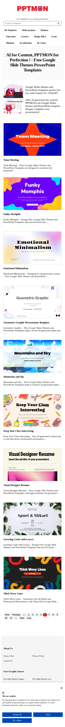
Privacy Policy (38, 656)
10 (6, 618)
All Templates (10, 30)
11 (11, 618)
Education (11, 36)
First (7, 615)
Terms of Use (8, 656)
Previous (16, 615)
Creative (25, 36)
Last (29, 618)
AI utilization (26, 43)
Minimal (10, 43)
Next (22, 618)
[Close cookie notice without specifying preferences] (61, 688)
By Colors (41, 43)
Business (44, 30)
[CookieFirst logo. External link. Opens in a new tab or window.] (3, 693)
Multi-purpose (28, 30)
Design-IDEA (40, 36)
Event (54, 36)
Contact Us (8, 661)
